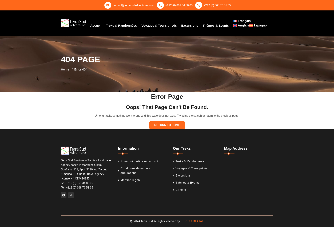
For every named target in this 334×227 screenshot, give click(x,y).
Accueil (95, 25)
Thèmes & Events (216, 25)
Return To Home (167, 125)
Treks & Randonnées (121, 25)
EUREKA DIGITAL (192, 221)
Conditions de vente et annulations (136, 170)
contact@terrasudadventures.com (133, 5)
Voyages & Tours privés (159, 25)
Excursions (189, 25)
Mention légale (131, 180)
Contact (181, 189)
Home (65, 69)
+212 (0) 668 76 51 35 (217, 5)
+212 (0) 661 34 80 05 (179, 5)
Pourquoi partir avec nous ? (139, 161)
